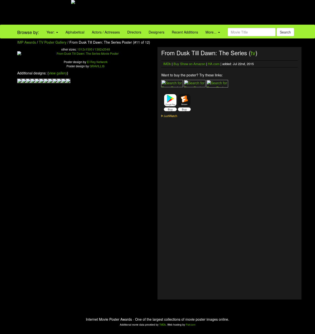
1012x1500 (85, 49)
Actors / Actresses (106, 32)
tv (253, 52)
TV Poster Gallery (52, 42)
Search (285, 32)
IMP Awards (26, 42)
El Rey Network (97, 62)
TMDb (162, 324)
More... (211, 32)
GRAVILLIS (97, 66)
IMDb (167, 63)
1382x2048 (102, 49)
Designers (156, 32)
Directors (134, 32)
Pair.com (190, 324)
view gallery (58, 72)
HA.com (214, 63)
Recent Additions (185, 32)
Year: (51, 32)
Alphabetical (74, 32)
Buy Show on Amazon (189, 63)
